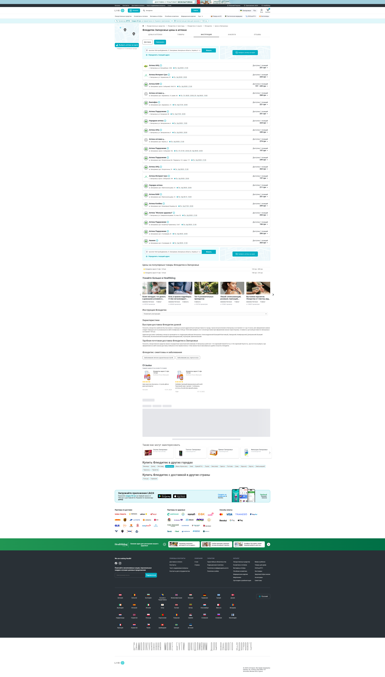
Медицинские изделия (188, 16)
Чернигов (155, 470)
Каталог (117, 5)
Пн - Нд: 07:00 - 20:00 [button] (178, 114)
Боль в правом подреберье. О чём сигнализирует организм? (180, 298)
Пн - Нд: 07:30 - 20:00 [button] (180, 105)
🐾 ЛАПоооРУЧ (251, 16)
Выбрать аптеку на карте (128, 45)
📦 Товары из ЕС (216, 16)
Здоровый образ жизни (262, 574)
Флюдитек (208, 26)
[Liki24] (119, 663)
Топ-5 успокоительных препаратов (203, 298)
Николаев (214, 466)
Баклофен (159, 102)
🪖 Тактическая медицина (233, 16)
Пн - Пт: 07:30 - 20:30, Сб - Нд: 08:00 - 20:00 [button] (189, 151)
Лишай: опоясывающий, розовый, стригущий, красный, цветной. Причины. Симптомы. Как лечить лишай (231, 298)
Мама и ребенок (260, 562)
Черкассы (146, 470)
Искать (209, 50)
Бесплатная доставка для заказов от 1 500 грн (191, 21)
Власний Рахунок (234, 5)
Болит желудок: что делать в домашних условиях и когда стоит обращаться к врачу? (154, 298)
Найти (196, 10)
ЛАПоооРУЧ (259, 568)
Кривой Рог (199, 466)
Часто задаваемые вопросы (156, 5)
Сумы (237, 466)
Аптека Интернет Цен (169, 74)
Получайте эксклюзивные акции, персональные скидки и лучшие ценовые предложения (133, 569)
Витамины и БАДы (156, 16)
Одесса (222, 466)
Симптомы (258, 580)
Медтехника (237, 577)
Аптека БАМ (161, 84)
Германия (154, 478)
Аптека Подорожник (168, 111)
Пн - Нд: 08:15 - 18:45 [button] (184, 197)
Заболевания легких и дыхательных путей (158, 357)
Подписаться (151, 575)
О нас (169, 5)
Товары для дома (260, 565)
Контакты (126, 5)
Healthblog (266, 5)
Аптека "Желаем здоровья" (174, 213)
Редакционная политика (215, 565)
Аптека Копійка (164, 203)
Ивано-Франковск (182, 466)
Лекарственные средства (123, 16)
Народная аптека (165, 120)
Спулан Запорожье (160, 450)
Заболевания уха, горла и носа (187, 357)
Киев (191, 466)
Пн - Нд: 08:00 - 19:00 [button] (180, 123)
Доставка (147, 42)
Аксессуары (259, 577)
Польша (145, 478)
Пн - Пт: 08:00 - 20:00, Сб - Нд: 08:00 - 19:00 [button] (194, 95)
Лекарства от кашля (194, 26)
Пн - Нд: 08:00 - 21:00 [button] (181, 68)
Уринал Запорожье (225, 450)
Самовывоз (160, 42)
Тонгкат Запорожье (193, 450)
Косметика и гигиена (141, 16)
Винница (146, 466)
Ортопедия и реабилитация (242, 580)
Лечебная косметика (172, 16)
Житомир (161, 466)
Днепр (153, 466)
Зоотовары (258, 571)
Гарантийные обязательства (216, 562)
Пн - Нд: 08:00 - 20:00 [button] (180, 77)
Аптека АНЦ (161, 65)
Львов (207, 466)
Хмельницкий (260, 466)
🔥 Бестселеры (264, 16)
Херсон (251, 466)
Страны (197, 565)
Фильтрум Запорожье (259, 450)
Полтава (230, 466)
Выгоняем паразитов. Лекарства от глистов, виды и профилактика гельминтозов (258, 298)
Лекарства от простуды (176, 26)
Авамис (157, 240)
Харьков (244, 466)
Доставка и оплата (138, 5)
